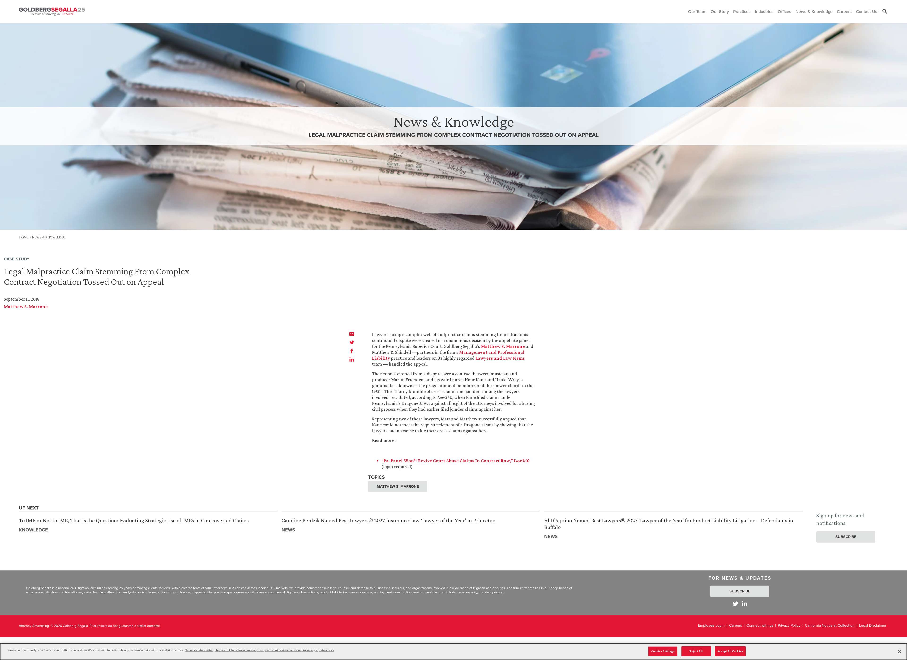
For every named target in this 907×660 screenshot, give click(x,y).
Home (24, 237)
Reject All (695, 651)
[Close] (899, 651)
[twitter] (351, 342)
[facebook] (351, 351)
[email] (351, 334)
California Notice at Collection (830, 625)
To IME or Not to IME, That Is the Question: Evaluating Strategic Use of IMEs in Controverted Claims (134, 520)
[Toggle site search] (884, 11)
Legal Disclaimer (872, 625)
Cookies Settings (663, 651)
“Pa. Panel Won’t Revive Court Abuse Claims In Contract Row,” (455, 460)
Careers (735, 625)
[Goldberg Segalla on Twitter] (735, 604)
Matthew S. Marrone (26, 306)
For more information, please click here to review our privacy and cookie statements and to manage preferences (259, 650)
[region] (453, 651)
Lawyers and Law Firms (500, 358)
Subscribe (845, 536)
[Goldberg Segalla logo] (52, 11)
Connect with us (759, 625)
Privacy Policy (789, 625)
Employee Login (711, 625)
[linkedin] (351, 359)
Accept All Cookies (730, 651)
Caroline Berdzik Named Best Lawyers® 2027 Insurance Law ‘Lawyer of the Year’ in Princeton (389, 520)
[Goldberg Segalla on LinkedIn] (744, 604)
